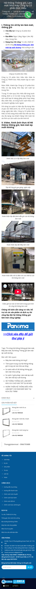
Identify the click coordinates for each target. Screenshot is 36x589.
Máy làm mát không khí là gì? (16, 360)
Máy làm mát (6, 350)
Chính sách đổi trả (9, 501)
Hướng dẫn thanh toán (11, 490)
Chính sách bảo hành (10, 498)
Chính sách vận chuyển (11, 494)
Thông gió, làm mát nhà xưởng (11, 518)
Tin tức (6, 470)
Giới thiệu (7, 459)
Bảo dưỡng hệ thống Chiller (10, 521)
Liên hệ (6, 474)
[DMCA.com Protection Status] (19, 581)
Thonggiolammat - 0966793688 (17, 444)
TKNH (5, 477)
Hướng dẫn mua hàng (10, 487)
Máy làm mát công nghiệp (9, 525)
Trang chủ (6, 11)
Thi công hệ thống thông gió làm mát (20, 348)
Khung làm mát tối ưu (19, 407)
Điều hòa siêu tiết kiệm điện (10, 532)
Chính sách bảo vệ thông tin (12, 505)
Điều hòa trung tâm (7, 529)
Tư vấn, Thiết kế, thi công (9, 514)
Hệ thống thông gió (22, 45)
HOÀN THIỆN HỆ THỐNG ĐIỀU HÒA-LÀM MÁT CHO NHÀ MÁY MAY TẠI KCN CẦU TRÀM (19, 389)
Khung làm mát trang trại (20, 430)
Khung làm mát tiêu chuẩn (20, 419)
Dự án (6, 463)
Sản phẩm (7, 467)
